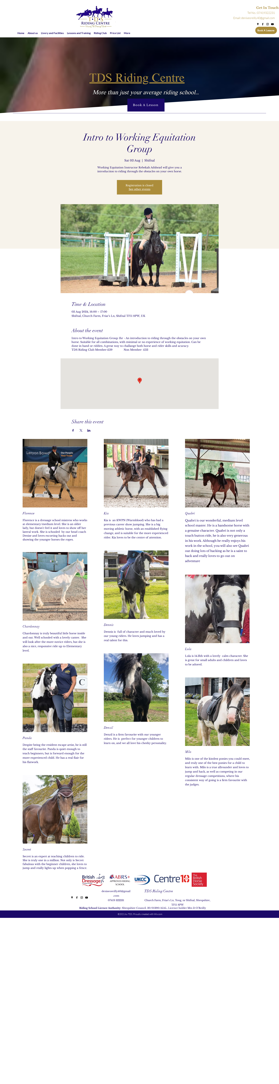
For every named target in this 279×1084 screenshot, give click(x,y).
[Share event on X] (81, 430)
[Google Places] (257, 24)
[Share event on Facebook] (73, 430)
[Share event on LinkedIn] (88, 430)
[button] (262, 7)
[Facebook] (262, 24)
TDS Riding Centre (158, 891)
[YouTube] (272, 24)
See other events (139, 189)
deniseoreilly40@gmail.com (258, 18)
